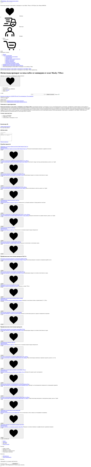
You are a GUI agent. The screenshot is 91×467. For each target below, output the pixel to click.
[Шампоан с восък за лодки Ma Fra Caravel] (9, 285)
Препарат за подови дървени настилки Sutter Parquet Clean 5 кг (13, 148)
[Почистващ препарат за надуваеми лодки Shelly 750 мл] (12, 173)
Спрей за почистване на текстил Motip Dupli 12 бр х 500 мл (13, 188)
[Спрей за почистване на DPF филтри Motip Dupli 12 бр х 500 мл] (14, 160)
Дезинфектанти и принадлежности (12, 58)
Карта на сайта (6, 444)
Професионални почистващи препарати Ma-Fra (17, 101)
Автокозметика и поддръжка (11, 56)
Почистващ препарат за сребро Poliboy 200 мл (10, 243)
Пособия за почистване (10, 62)
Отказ (9, 126)
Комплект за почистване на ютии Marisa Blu (9, 412)
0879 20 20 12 (6, 456)
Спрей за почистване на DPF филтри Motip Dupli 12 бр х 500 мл (14, 161)
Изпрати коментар (4, 141)
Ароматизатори (8, 57)
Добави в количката (50, 94)
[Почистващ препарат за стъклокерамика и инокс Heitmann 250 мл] (14, 384)
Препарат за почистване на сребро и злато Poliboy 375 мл (12, 372)
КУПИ (2, 159)
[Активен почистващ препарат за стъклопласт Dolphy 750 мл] (13, 258)
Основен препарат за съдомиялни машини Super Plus (11, 426)
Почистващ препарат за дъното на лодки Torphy (10, 313)
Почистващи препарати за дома (12, 63)
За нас (4, 441)
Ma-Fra (7, 90)
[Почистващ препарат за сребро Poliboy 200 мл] (10, 241)
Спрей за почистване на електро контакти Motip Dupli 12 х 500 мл (14, 398)
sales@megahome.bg (7, 457)
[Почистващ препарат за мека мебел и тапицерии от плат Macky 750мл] (15, 68)
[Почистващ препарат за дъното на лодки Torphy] (11, 312)
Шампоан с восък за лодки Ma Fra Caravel (9, 286)
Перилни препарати (9, 61)
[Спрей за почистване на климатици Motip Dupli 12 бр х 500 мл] (14, 356)
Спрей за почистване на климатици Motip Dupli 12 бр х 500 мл (13, 357)
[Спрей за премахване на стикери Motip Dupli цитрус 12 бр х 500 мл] (15, 214)
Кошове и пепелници (9, 59)
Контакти (5, 442)
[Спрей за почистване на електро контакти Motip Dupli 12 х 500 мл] (14, 397)
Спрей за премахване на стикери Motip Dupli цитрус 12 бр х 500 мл (14, 215)
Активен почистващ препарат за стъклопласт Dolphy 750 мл (13, 259)
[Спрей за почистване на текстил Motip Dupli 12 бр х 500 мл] (13, 187)
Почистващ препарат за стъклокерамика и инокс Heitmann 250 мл (14, 385)
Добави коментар (4, 126)
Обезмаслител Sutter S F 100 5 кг (7, 229)
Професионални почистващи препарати (15, 100)
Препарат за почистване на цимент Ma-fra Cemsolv (11, 300)
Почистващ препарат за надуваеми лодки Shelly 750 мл (12, 175)
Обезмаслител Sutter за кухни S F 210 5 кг (9, 202)
